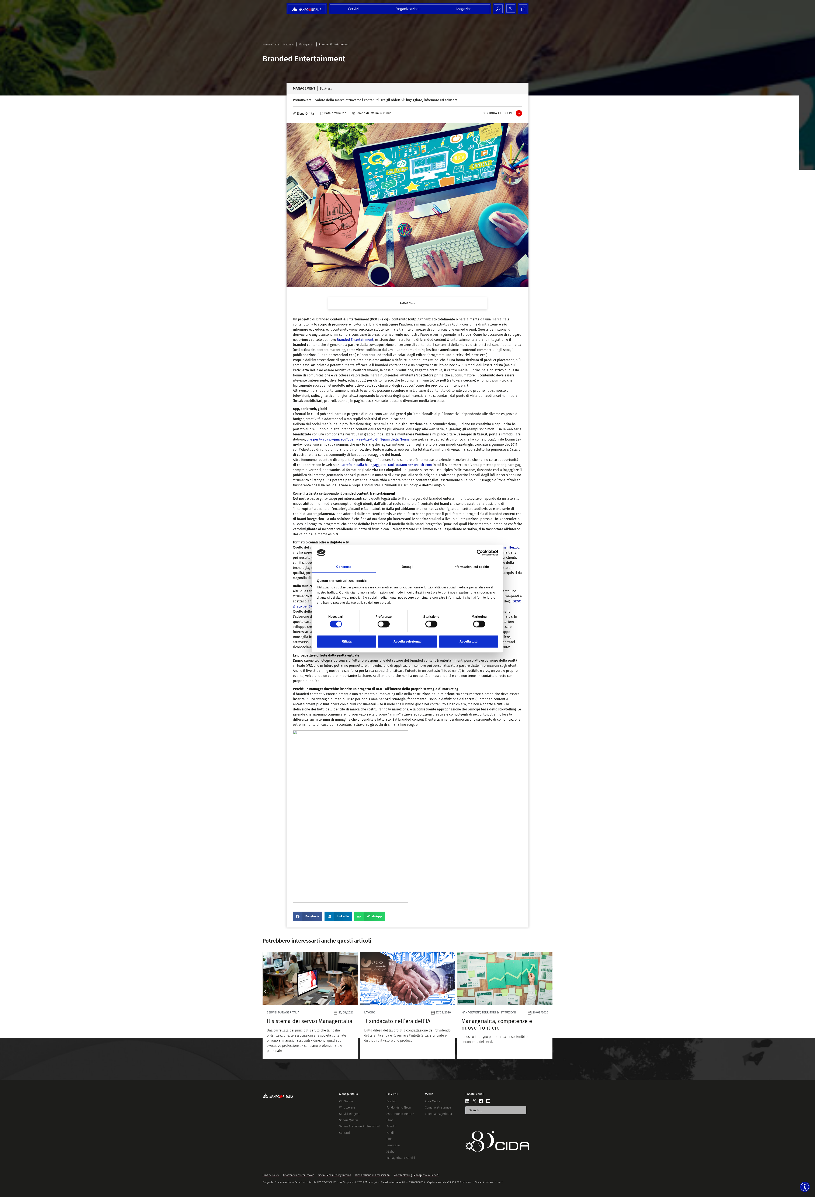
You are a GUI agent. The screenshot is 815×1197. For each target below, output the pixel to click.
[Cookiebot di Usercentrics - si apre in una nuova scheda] (479, 553)
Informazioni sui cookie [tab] (471, 566)
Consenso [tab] (343, 566)
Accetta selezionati (407, 641)
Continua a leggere (498, 113)
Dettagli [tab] (407, 566)
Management (306, 44)
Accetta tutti (468, 641)
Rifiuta (346, 641)
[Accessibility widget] (805, 1187)
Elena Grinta (305, 113)
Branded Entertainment (355, 340)
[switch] (384, 623)
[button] (307, 916)
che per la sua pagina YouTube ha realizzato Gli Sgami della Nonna (358, 439)
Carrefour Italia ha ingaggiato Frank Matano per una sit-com (386, 465)
